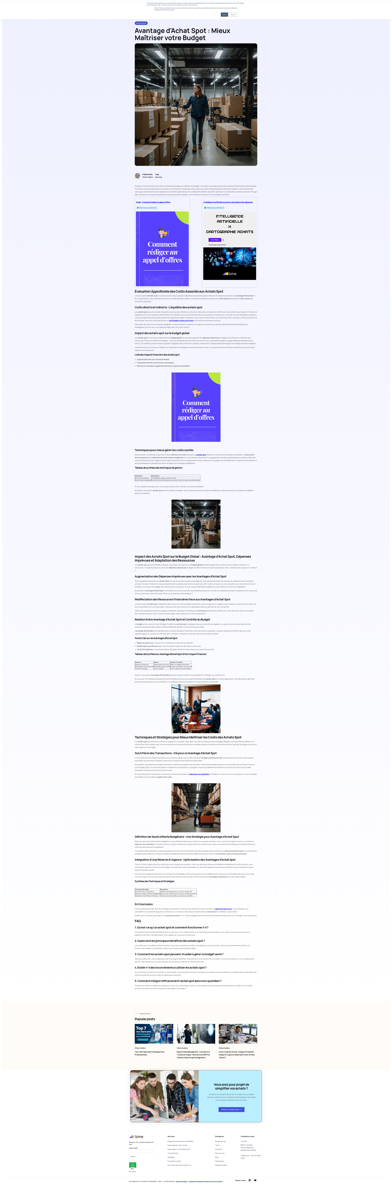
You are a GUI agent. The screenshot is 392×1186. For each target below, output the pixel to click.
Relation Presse (221, 1165)
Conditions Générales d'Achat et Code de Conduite (205, 1181)
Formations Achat (174, 1161)
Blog (217, 1157)
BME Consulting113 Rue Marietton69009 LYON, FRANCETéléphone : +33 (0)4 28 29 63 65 (251, 1151)
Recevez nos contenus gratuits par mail (141, 1143)
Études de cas (220, 1141)
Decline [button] (233, 14)
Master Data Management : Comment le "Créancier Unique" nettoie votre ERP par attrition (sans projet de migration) (193, 1055)
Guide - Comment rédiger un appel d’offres (153, 202)
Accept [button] (224, 14)
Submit (132, 1156)
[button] (231, 1109)
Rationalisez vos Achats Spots (179, 1149)
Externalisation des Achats (177, 1145)
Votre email (133, 1148)
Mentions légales (181, 1181)
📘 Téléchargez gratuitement (147, 208)
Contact (244, 1141)
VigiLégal (171, 1157)
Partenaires (219, 1161)
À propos (218, 1149)
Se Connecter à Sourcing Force (179, 1165)
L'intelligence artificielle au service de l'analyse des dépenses (228, 202)
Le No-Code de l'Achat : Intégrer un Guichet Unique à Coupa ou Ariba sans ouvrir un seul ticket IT (236, 1055)
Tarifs (217, 1145)
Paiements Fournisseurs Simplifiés (180, 1141)
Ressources (219, 1153)
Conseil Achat (173, 1153)
